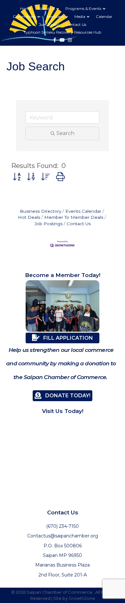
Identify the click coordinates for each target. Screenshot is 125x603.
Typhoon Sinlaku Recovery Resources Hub (62, 32)
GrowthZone (82, 598)
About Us (46, 8)
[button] (17, 177)
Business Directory (40, 211)
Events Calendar (83, 211)
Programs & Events (83, 8)
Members (55, 16)
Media (79, 16)
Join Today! (49, 24)
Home (25, 8)
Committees (24, 16)
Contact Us (76, 24)
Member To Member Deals (73, 217)
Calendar (104, 16)
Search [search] (65, 133)
